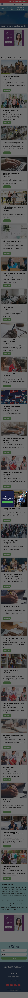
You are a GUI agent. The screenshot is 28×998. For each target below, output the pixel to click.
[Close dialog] (26, 492)
